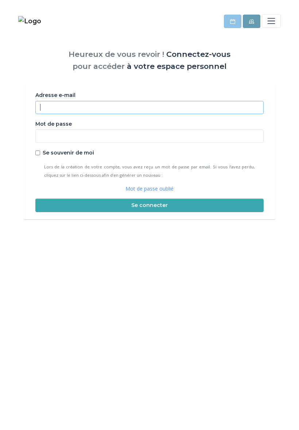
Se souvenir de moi (68, 152)
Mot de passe (53, 124)
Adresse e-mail (55, 95)
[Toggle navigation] (271, 20)
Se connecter (149, 205)
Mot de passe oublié (149, 188)
